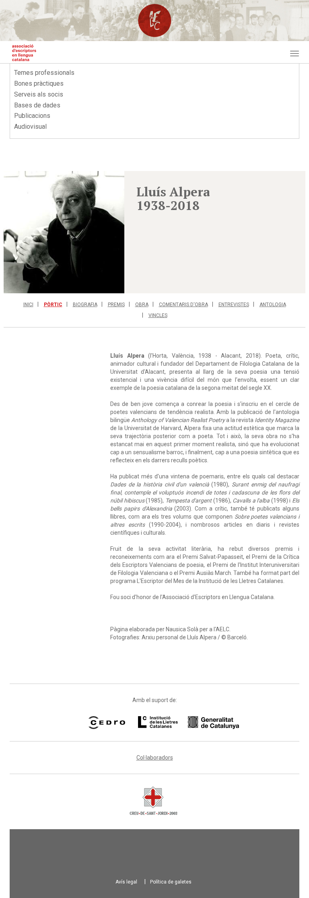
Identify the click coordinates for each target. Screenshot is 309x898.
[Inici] (24, 52)
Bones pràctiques (39, 83)
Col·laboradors (154, 757)
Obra (141, 304)
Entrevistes (233, 304)
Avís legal (126, 882)
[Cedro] (107, 722)
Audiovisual (30, 126)
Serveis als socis (38, 94)
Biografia (85, 304)
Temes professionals (44, 72)
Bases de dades (37, 105)
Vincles (157, 315)
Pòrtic (53, 304)
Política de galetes (171, 882)
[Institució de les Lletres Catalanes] (178, 722)
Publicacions (32, 115)
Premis (116, 304)
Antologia (273, 304)
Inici (28, 304)
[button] (64, 232)
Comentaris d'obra (183, 304)
